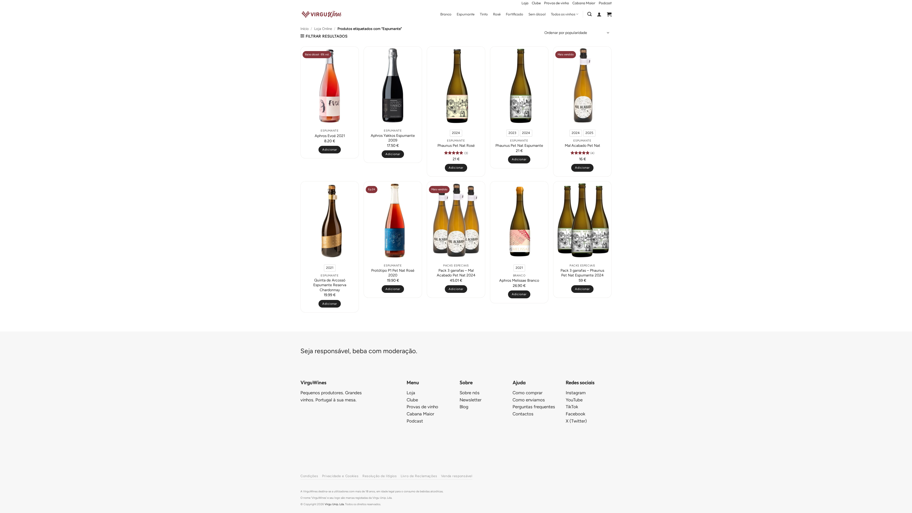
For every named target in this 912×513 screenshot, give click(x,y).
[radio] (456, 133)
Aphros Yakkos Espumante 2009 (393, 137)
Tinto (484, 14)
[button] (599, 14)
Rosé (497, 14)
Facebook (575, 414)
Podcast (605, 3)
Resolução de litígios (379, 476)
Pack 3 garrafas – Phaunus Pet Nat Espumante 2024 (582, 272)
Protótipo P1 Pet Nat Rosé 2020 (392, 272)
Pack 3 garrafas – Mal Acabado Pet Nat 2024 (456, 272)
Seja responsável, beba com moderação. (358, 351)
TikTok (572, 406)
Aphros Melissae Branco (519, 280)
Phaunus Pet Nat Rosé (456, 145)
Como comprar (527, 392)
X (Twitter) (576, 421)
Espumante (466, 14)
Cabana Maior (583, 3)
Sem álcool (537, 14)
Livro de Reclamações (419, 476)
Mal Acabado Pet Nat (582, 145)
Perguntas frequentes (534, 406)
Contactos (523, 414)
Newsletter (470, 400)
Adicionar (456, 167)
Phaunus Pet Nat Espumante (519, 145)
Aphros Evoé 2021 (330, 135)
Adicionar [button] (329, 149)
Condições (309, 476)
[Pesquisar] (589, 14)
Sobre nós (470, 392)
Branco (445, 14)
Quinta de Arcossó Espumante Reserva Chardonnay (329, 285)
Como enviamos (529, 400)
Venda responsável (456, 476)
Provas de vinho (556, 3)
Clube (536, 3)
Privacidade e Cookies (340, 476)
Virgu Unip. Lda (334, 504)
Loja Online (323, 29)
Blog (464, 406)
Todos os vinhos (563, 14)
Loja (525, 3)
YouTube (574, 400)
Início (304, 29)
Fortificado (514, 14)
